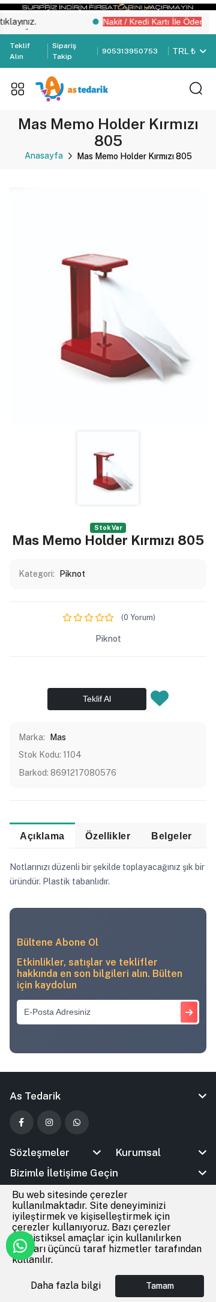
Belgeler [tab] (171, 835)
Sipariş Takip (64, 51)
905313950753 (130, 51)
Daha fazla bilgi (66, 1285)
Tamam (160, 1286)
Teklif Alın (20, 51)
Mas (58, 737)
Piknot (72, 574)
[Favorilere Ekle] (160, 702)
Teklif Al (97, 699)
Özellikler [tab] (107, 835)
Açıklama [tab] (42, 835)
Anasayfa (44, 155)
